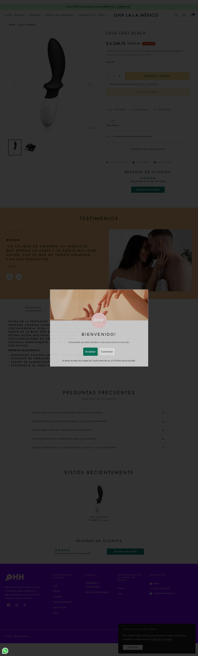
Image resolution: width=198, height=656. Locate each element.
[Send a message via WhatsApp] (5, 650)
